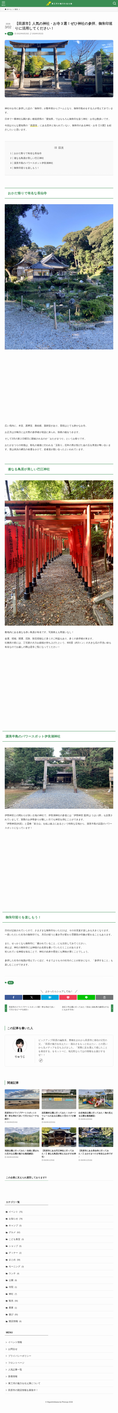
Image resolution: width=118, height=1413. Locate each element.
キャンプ (15, 1225)
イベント (15, 1212)
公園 (13, 1280)
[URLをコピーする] (104, 997)
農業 (13, 1307)
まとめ (14, 1259)
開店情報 (15, 1321)
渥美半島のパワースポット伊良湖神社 (33, 163)
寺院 (13, 1287)
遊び (13, 1314)
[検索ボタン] (114, 3)
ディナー (15, 1253)
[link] (41, 1060)
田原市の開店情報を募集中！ (23, 1390)
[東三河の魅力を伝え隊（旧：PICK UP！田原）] (59, 3)
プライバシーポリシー (19, 1356)
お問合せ (12, 1349)
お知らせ (15, 1218)
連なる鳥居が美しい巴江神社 (29, 158)
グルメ (14, 1232)
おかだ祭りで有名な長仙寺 (28, 153)
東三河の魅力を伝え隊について (24, 1383)
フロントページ (16, 1363)
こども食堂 (16, 1239)
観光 (10, 34)
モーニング (16, 1266)
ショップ (15, 1246)
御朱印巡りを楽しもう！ (26, 168)
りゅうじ (20, 1056)
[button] (13, 997)
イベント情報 (15, 1342)
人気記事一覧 (15, 1369)
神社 (13, 1294)
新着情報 (12, 1376)
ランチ (14, 1273)
